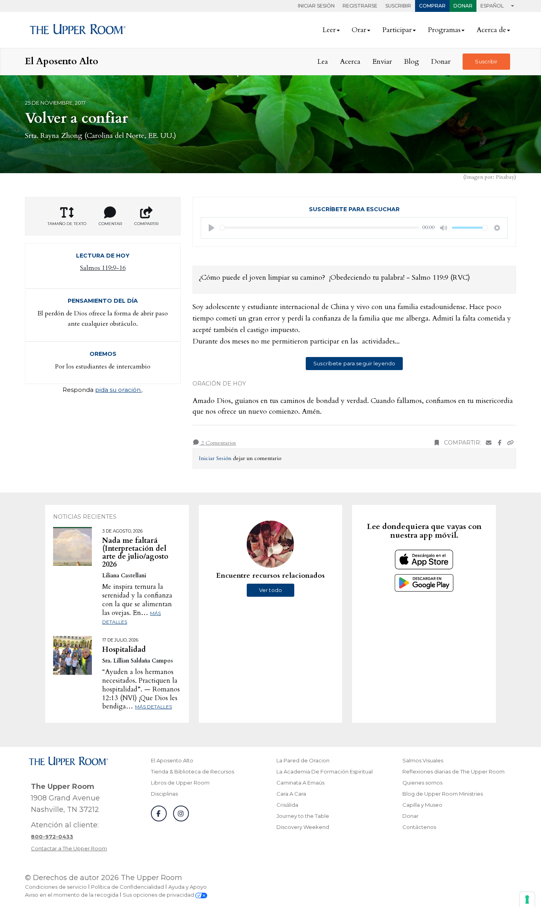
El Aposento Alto (172, 760)
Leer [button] (329, 30)
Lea (322, 62)
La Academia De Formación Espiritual (324, 771)
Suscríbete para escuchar (354, 209)
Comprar (432, 6)
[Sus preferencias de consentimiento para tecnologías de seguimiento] (527, 899)
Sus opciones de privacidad (159, 895)
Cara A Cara (291, 794)
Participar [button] (397, 30)
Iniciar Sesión (316, 6)
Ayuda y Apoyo (187, 887)
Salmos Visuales (422, 760)
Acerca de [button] (491, 30)
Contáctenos (419, 827)
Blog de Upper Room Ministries (442, 794)
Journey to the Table (302, 816)
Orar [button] (359, 30)
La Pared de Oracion (303, 760)
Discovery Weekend (302, 827)
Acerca (350, 62)
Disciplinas (164, 794)
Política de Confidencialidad (127, 887)
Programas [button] (444, 30)
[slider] (319, 227)
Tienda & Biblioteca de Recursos (192, 771)
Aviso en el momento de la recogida (71, 895)
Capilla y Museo (422, 805)
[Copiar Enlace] (510, 443)
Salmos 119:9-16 (103, 268)
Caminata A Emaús (300, 782)
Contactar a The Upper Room (69, 848)
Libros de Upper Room (180, 782)
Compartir (146, 223)
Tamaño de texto (67, 223)
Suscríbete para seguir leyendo (354, 363)
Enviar (382, 62)
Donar (462, 6)
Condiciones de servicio (56, 887)
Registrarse (360, 6)
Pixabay (505, 177)
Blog (411, 62)
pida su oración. (118, 389)
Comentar (110, 223)
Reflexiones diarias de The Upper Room (453, 771)
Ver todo (270, 590)
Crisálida (287, 805)
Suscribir (398, 6)
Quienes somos (422, 782)
